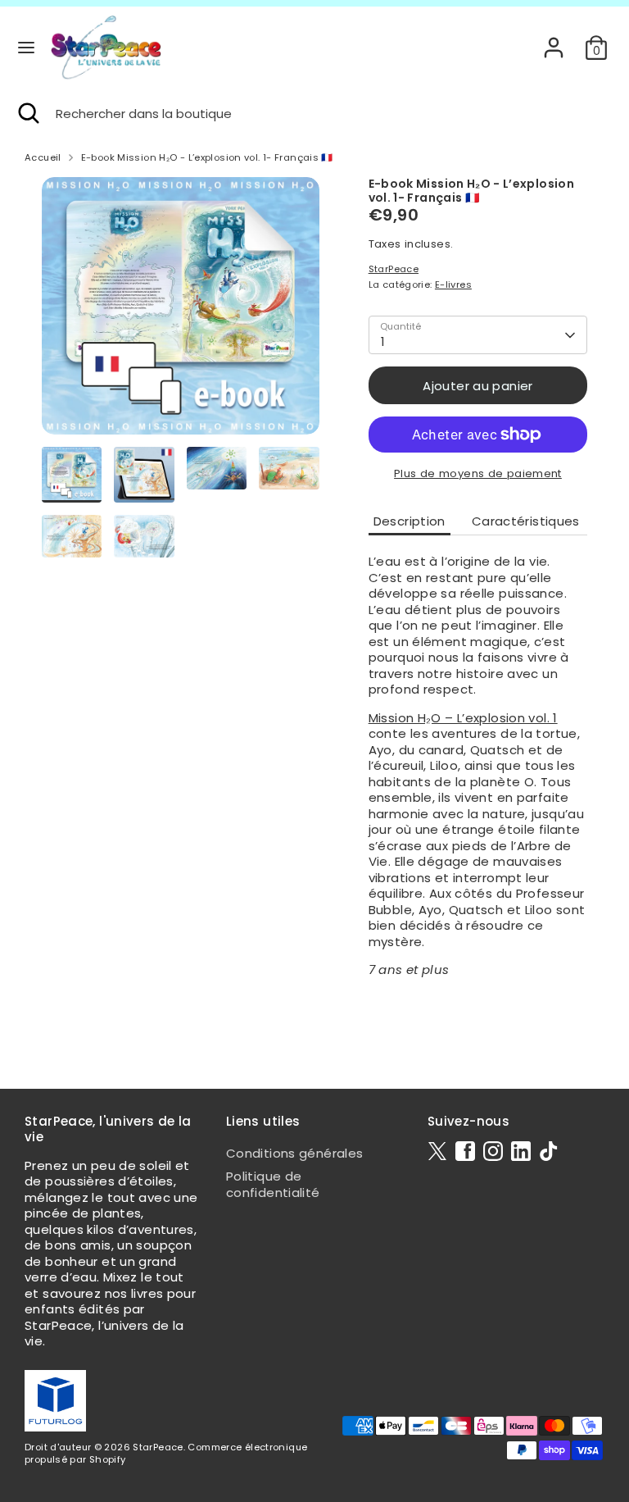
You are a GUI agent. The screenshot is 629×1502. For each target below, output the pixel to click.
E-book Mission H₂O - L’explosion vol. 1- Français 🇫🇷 (207, 158)
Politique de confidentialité (273, 1184)
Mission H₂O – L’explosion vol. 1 (463, 717)
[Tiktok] (549, 1151)
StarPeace (394, 268)
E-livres (453, 284)
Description (409, 521)
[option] (180, 312)
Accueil (43, 158)
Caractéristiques (526, 521)
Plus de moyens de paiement (478, 473)
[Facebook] (465, 1151)
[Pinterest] (521, 1151)
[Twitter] (437, 1151)
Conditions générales (295, 1153)
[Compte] (553, 39)
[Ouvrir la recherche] (27, 113)
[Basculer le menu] (26, 47)
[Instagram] (493, 1151)
